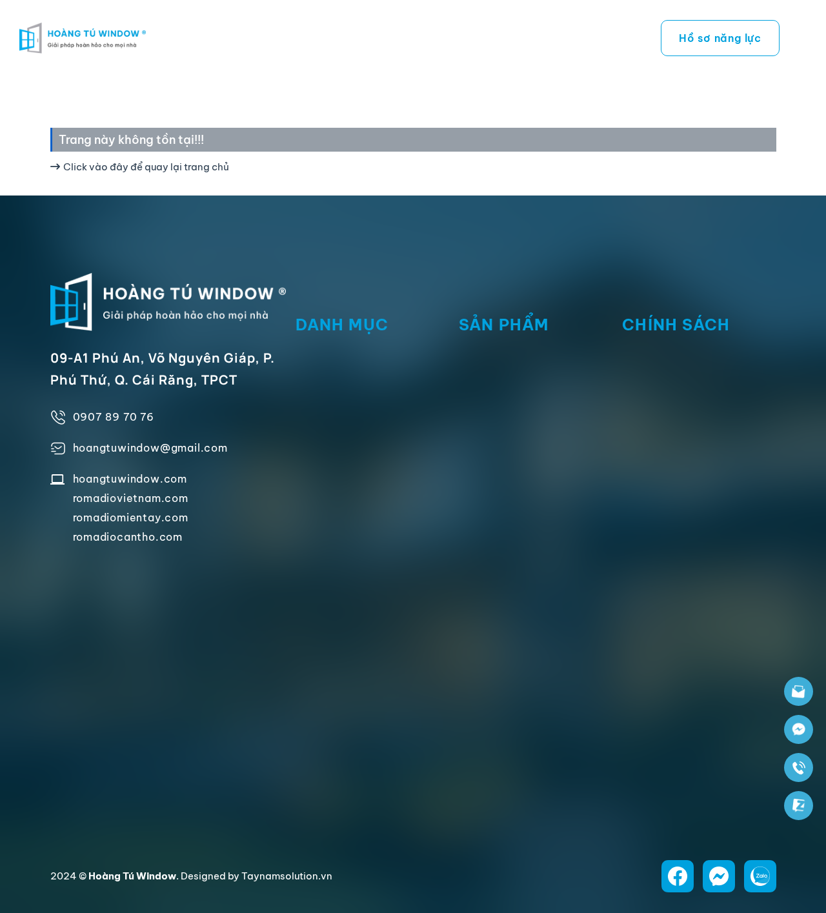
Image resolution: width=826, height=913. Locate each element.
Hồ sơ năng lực (720, 38)
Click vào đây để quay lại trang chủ (146, 167)
